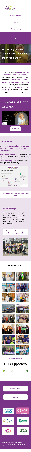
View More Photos (15, 358)
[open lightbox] (8, 276)
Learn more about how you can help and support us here (15, 232)
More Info (15, 129)
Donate (15, 23)
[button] (15, 38)
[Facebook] (12, 29)
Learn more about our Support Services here (15, 195)
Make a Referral (15, 15)
